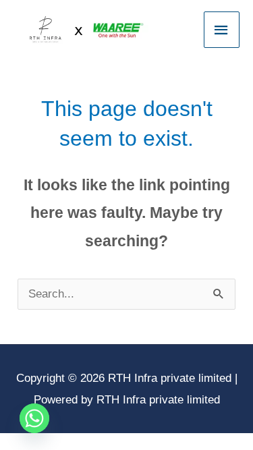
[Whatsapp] (34, 418)
